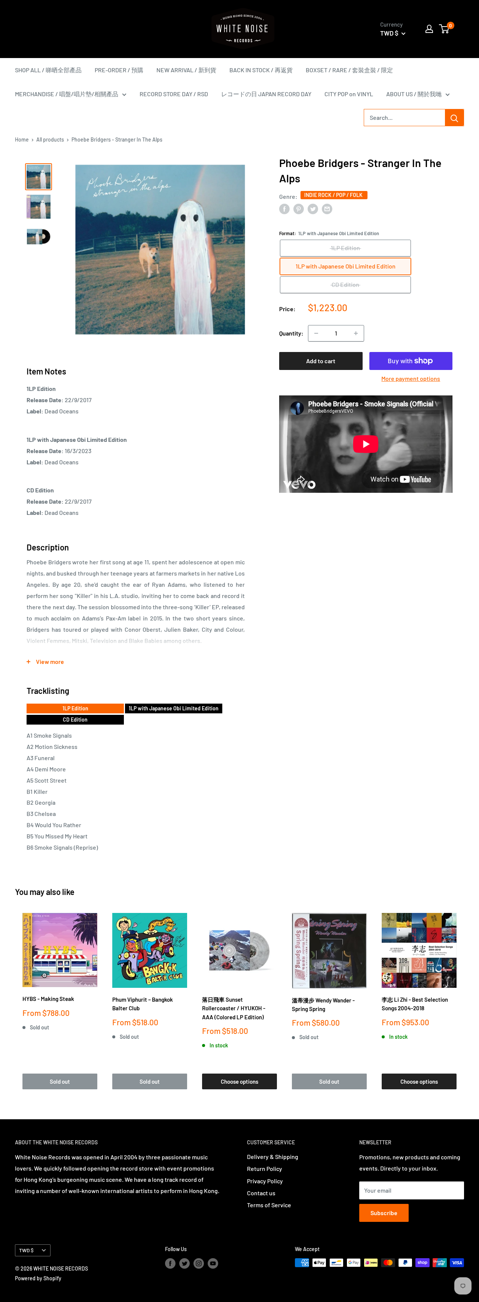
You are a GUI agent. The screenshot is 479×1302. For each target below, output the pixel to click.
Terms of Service (269, 1204)
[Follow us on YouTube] (213, 1263)
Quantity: (291, 333)
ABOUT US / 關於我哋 (414, 93)
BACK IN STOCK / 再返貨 (261, 69)
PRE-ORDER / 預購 (119, 69)
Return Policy (264, 1168)
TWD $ (26, 1250)
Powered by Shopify (38, 1278)
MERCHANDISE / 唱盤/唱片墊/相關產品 (66, 93)
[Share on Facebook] (284, 208)
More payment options (410, 378)
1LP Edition (75, 708)
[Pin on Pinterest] (298, 208)
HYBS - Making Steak (48, 998)
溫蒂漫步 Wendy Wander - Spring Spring (323, 1004)
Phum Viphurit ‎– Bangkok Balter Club (142, 1003)
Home (22, 139)
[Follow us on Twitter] (184, 1263)
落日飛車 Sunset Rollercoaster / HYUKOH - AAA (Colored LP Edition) (233, 1008)
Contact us (261, 1192)
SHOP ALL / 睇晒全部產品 (48, 69)
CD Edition (75, 719)
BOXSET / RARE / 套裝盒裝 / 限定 (349, 69)
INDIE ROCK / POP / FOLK (334, 195)
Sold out (60, 1081)
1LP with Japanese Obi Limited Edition (174, 708)
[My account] (429, 29)
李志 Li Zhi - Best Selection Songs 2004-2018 (415, 1003)
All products (50, 139)
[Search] (454, 117)
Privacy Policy (265, 1180)
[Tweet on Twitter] (313, 208)
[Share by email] (327, 208)
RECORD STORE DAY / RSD (174, 93)
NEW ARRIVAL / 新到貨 (186, 69)
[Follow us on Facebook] (170, 1263)
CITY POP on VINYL (348, 93)
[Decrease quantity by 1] (316, 333)
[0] (444, 28)
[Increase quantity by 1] (356, 333)
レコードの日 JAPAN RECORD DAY (266, 93)
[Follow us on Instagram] (198, 1263)
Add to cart (320, 360)
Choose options (239, 1081)
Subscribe (383, 1212)
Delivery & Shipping (272, 1156)
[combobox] (404, 117)
